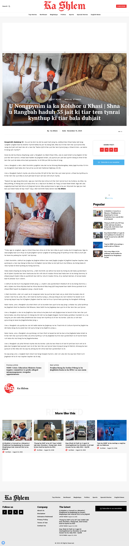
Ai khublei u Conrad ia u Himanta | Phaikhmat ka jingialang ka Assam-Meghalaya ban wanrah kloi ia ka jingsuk (113, 215)
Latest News (54, 99)
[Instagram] (10, 512)
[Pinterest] (111, 150)
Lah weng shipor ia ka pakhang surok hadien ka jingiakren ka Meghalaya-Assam (113, 254)
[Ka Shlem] (9, 388)
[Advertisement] (64, 37)
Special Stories (73, 99)
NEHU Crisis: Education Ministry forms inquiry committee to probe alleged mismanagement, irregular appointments (23, 371)
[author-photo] (3, 452)
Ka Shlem (54, 131)
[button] (6, 6)
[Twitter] (107, 150)
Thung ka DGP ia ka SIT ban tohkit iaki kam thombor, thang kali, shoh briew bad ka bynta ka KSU (114, 226)
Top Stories (63, 535)
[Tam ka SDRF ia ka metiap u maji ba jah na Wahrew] (97, 245)
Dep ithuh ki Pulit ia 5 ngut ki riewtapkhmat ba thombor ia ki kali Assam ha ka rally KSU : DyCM (114, 236)
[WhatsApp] (116, 150)
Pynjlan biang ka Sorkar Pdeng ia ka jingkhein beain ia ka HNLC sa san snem (68, 369)
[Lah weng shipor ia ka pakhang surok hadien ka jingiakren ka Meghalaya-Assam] (97, 253)
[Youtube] (21, 512)
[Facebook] (102, 150)
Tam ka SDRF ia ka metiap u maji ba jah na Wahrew (113, 245)
